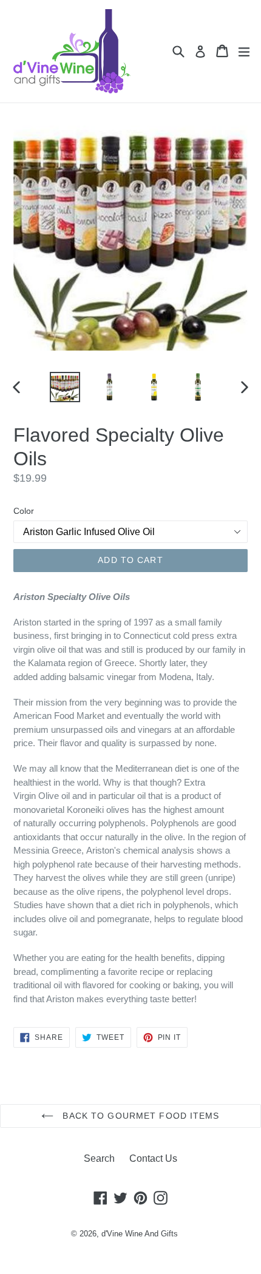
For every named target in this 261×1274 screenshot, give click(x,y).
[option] (64, 387)
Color (23, 511)
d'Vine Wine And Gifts (139, 1233)
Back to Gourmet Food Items (139, 1116)
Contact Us (153, 1158)
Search (99, 1158)
